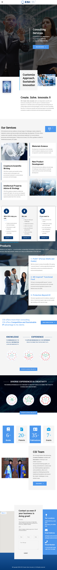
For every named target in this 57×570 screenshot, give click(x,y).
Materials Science (40, 146)
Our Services (8, 127)
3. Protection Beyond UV (41, 295)
